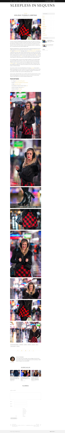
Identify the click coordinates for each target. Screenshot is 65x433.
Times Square (13, 346)
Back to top (52, 431)
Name (11, 401)
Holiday (33, 344)
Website (11, 406)
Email (11, 403)
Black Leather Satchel (17, 90)
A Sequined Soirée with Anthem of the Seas (25, 378)
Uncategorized (44, 35)
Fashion (25, 13)
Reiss (16, 63)
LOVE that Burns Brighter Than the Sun (50, 41)
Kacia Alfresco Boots (18, 84)
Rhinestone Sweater (18, 51)
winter (18, 346)
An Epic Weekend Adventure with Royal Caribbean (35, 378)
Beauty (43, 16)
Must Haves (44, 28)
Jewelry (43, 23)
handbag (11, 63)
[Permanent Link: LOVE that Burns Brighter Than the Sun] (44, 42)
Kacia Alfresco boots (32, 51)
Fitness (43, 21)
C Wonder (21, 344)
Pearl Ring (20, 88)
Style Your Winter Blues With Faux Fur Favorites (14, 378)
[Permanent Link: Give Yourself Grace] (44, 46)
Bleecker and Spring (14, 344)
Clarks (28, 51)
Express (29, 344)
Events (43, 17)
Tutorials (43, 33)
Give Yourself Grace (50, 44)
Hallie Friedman (20, 357)
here (36, 54)
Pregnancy (44, 29)
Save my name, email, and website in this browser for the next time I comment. (24, 412)
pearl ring (32, 67)
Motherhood (44, 26)
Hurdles (43, 49)
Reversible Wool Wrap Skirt (20, 81)
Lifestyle (43, 24)
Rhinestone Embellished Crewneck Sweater (21, 82)
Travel (43, 31)
